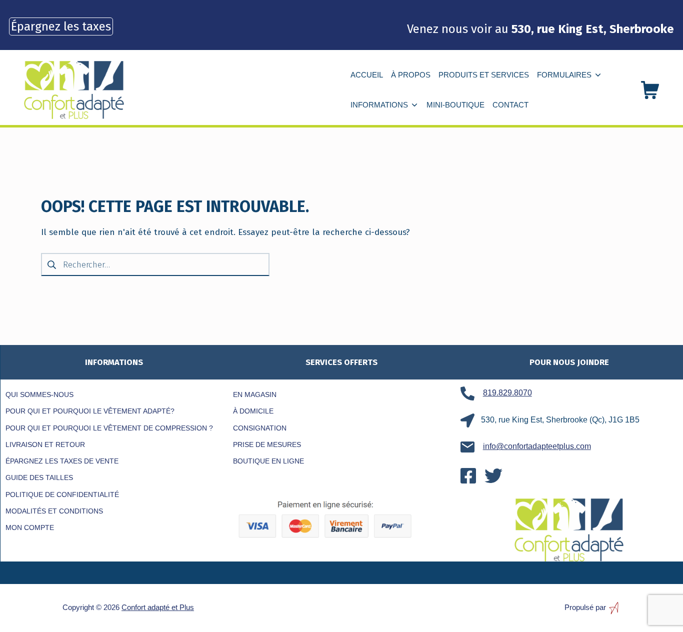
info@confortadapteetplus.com (537, 446)
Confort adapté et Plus (158, 607)
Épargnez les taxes (61, 27)
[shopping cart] (650, 90)
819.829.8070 (507, 392)
